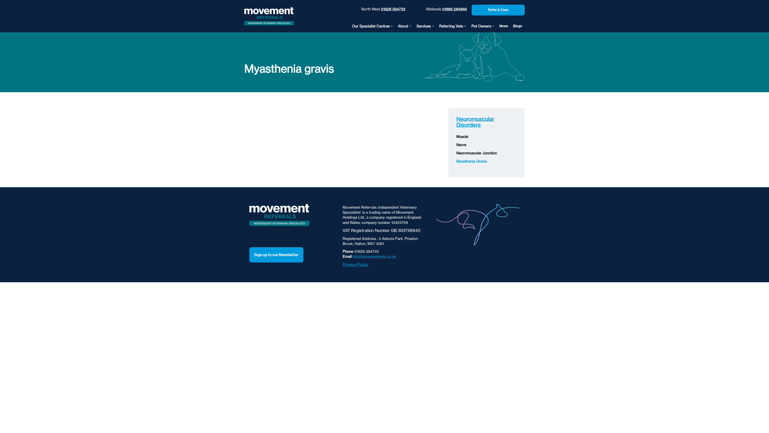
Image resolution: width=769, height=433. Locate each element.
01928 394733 (393, 9)
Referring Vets (451, 26)
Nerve (461, 145)
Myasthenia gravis (471, 161)
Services (424, 26)
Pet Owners (481, 26)
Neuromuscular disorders (475, 122)
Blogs (517, 26)
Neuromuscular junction (476, 153)
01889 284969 (454, 9)
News (503, 26)
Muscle (462, 136)
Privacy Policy (355, 264)
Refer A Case (498, 10)
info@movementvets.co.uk (374, 256)
